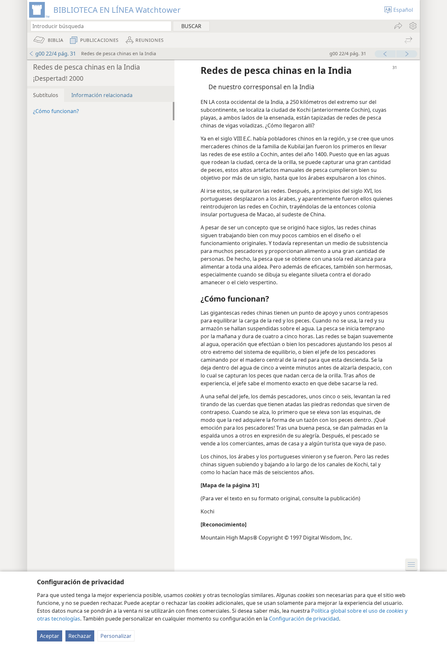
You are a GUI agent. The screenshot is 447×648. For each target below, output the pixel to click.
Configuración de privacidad (304, 618)
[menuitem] (412, 26)
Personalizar (116, 636)
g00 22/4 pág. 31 (55, 53)
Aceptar (49, 636)
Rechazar (79, 636)
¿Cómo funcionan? (56, 111)
